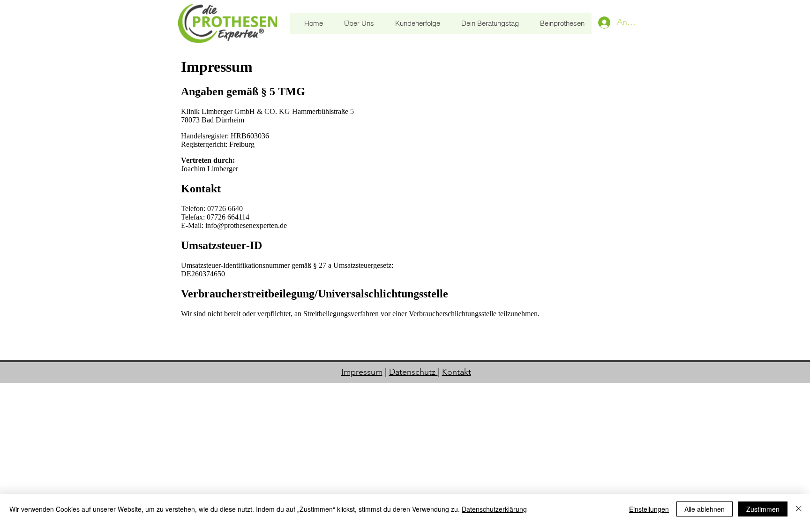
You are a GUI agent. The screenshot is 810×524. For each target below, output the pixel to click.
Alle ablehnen (704, 509)
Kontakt (456, 372)
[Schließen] (798, 508)
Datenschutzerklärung (494, 509)
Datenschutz (413, 372)
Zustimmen (763, 509)
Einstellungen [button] (649, 509)
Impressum (361, 372)
